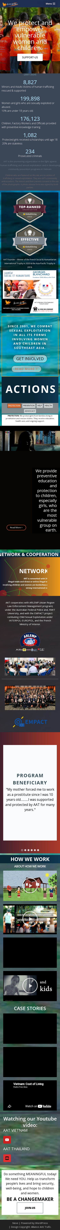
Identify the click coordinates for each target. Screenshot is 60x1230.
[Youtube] (7, 1140)
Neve (15, 1223)
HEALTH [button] (48, 405)
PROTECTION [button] (14, 405)
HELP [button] (39, 405)
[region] (30, 432)
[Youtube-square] (7, 1158)
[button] (26, 369)
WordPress (41, 1223)
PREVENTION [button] (29, 405)
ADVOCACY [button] (30, 411)
